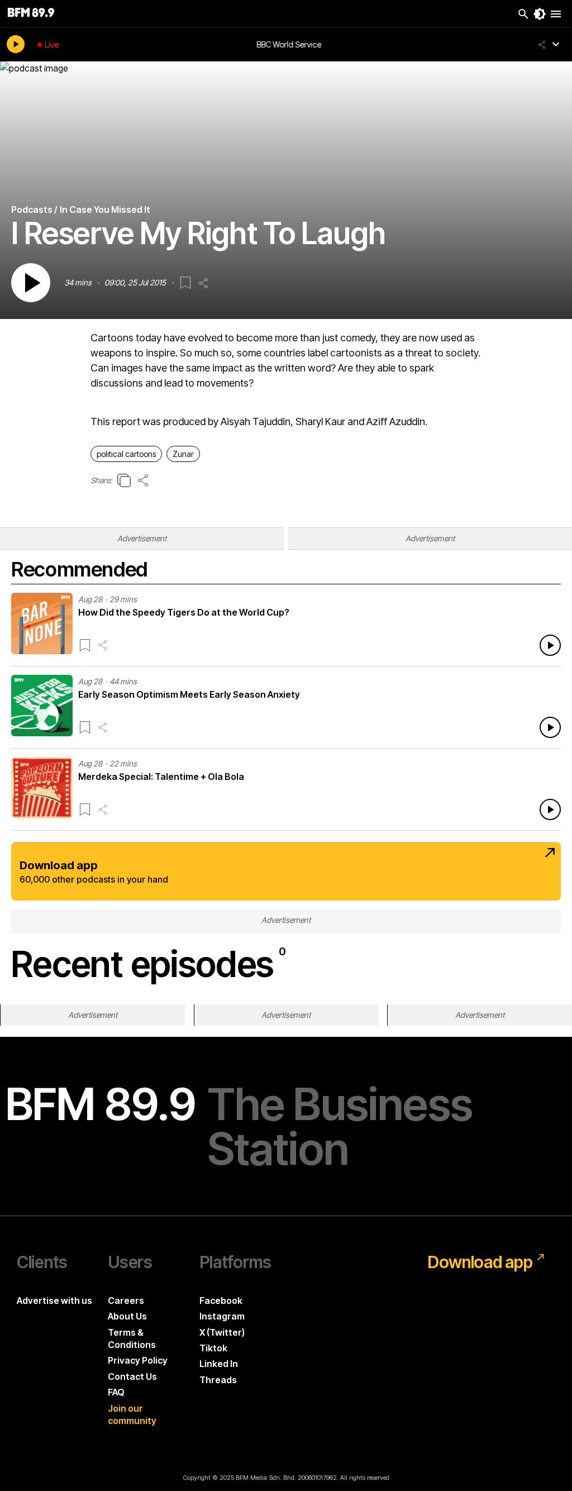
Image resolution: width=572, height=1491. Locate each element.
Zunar (183, 454)
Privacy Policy (138, 1360)
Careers (126, 1300)
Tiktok (213, 1348)
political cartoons (126, 454)
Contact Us (132, 1376)
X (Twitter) (222, 1332)
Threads (218, 1379)
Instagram (222, 1316)
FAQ (116, 1392)
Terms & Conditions (132, 1338)
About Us (127, 1316)
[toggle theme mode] (539, 14)
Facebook (220, 1300)
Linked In (218, 1363)
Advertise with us (54, 1300)
